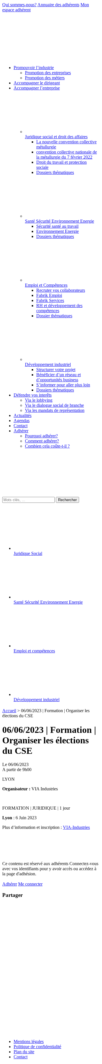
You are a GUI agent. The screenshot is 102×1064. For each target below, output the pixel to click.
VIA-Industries (76, 827)
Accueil (9, 710)
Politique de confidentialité (37, 1046)
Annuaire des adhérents (58, 4)
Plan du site (24, 1051)
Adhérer (9, 884)
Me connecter (30, 884)
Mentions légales (29, 1041)
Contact (20, 1056)
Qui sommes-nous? (19, 4)
